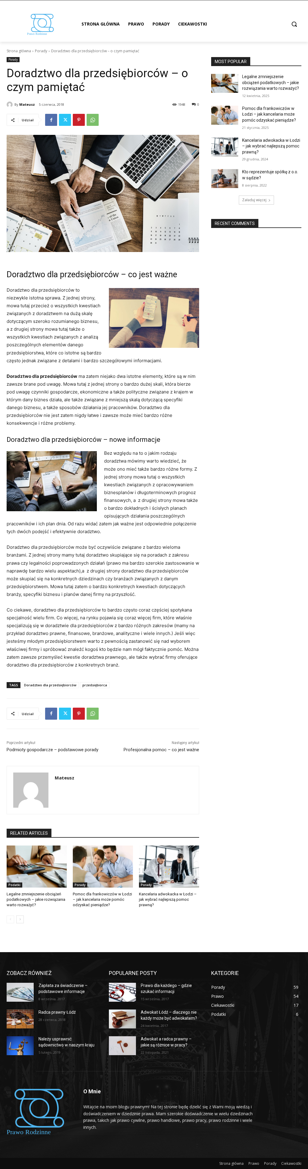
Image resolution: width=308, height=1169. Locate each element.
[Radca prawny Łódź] (20, 1019)
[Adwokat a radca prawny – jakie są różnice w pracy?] (122, 1045)
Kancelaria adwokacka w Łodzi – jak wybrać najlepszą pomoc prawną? (168, 899)
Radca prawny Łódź (57, 1012)
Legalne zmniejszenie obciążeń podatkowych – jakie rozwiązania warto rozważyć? (36, 899)
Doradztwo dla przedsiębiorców (50, 685)
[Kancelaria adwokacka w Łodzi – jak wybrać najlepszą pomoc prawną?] (169, 867)
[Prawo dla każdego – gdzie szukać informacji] (122, 992)
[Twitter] (65, 120)
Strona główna (19, 50)
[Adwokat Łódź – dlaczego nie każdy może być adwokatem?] (122, 1019)
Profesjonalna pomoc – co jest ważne (161, 749)
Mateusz (27, 104)
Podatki (14, 885)
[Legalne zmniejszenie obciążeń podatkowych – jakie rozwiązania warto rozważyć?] (37, 867)
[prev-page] (10, 919)
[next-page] (20, 919)
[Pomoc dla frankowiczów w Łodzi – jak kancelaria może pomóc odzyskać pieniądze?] (103, 867)
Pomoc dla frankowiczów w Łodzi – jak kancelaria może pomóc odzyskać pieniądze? (102, 899)
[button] (294, 24)
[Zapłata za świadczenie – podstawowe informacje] (20, 992)
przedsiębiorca (94, 685)
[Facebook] (51, 120)
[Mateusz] (10, 105)
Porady (41, 50)
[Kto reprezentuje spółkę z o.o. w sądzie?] (224, 178)
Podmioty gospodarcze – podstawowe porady (52, 749)
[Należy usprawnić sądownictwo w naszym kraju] (20, 1045)
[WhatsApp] (93, 120)
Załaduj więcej (254, 199)
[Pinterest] (79, 120)
